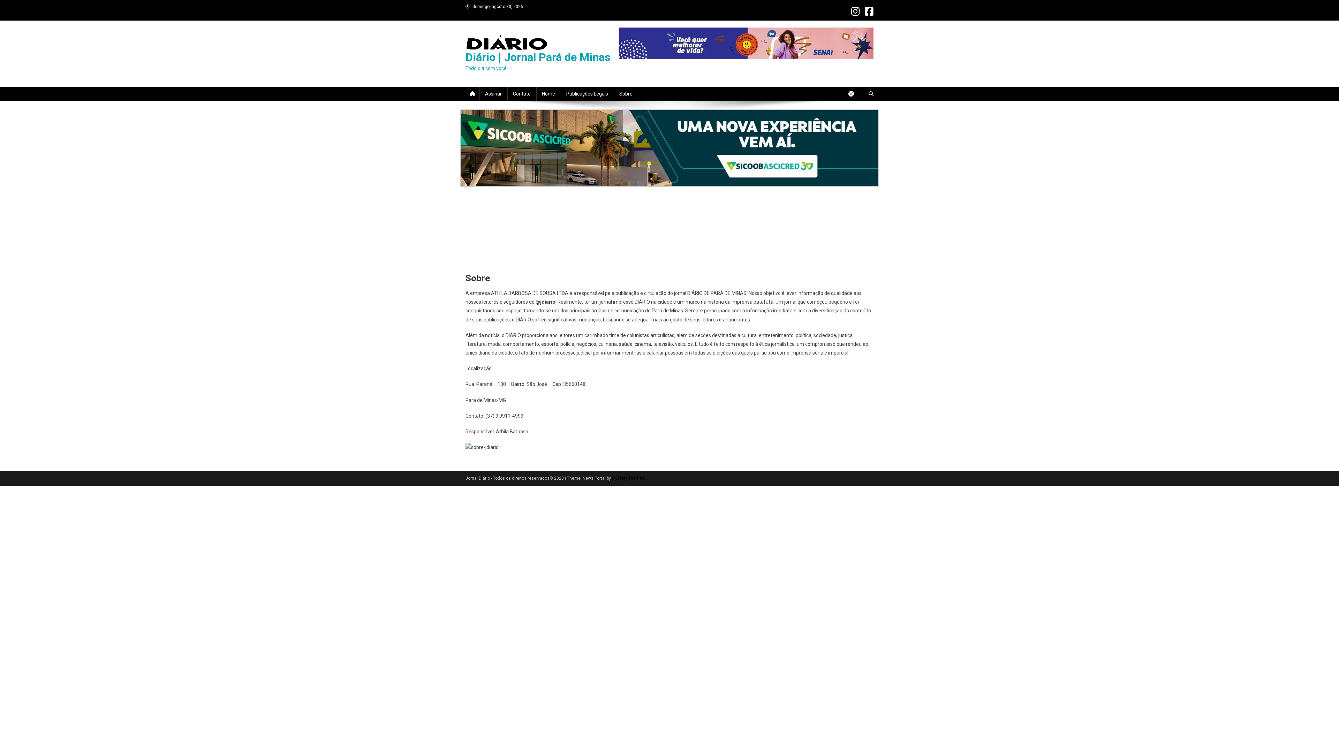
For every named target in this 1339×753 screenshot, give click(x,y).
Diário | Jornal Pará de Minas (538, 57)
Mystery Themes (628, 478)
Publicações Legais (587, 94)
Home (548, 94)
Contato (522, 94)
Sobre (626, 94)
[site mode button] (855, 93)
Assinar (493, 94)
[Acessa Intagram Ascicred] (669, 148)
